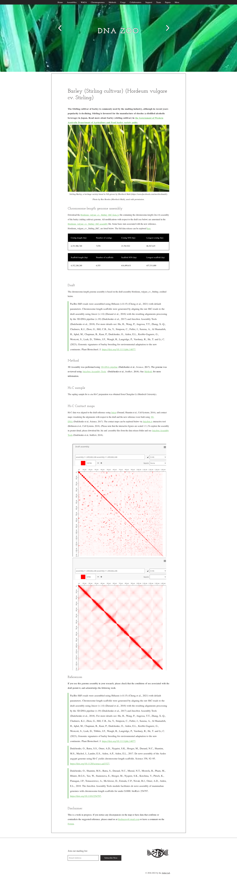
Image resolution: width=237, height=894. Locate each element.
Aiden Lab (166, 873)
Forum (71, 823)
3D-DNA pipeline (109, 366)
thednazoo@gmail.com (128, 819)
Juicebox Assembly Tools (94, 371)
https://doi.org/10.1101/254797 (85, 796)
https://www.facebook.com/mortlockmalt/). (150, 194)
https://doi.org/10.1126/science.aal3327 (89, 763)
